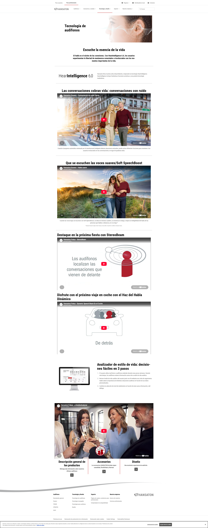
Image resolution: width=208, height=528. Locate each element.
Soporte (116, 9)
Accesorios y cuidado (88, 9)
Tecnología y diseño (104, 9)
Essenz (55, 501)
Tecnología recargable (78, 501)
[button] (111, 519)
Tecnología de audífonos (78, 498)
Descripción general (58, 498)
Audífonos (76, 9)
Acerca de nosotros (115, 498)
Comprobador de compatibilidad (99, 503)
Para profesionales (71, 3)
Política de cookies (40, 525)
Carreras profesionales (116, 501)
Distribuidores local (140, 3)
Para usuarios (58, 3)
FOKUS (55, 504)
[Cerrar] (205, 524)
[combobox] (146, 9)
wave (54, 510)
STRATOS (55, 507)
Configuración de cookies (152, 524)
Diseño (74, 507)
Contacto (152, 3)
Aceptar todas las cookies (165, 524)
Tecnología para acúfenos (79, 504)
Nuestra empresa (127, 9)
